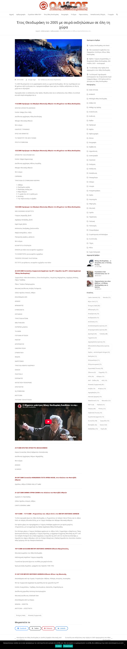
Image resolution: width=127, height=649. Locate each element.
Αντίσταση (93, 322)
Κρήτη (91, 195)
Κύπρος (102, 388)
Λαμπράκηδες (93, 392)
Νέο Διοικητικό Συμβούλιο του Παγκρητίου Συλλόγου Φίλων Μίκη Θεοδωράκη (98, 52)
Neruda (107, 297)
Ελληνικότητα (94, 360)
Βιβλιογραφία (93, 134)
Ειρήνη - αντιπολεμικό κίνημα (99, 352)
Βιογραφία (92, 142)
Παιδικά (101, 405)
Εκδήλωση (44, 80)
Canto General (94, 297)
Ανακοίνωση (93, 112)
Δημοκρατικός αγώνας (96, 342)
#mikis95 (92, 94)
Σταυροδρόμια (94, 230)
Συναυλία (92, 421)
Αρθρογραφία (45, 31)
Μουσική (50, 80)
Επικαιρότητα (93, 177)
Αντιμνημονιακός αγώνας (97, 330)
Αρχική (38, 31)
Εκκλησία (92, 356)
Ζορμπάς (103, 372)
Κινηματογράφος (94, 191)
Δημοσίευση (93, 151)
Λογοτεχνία (93, 199)
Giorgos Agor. (32, 80)
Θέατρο (91, 182)
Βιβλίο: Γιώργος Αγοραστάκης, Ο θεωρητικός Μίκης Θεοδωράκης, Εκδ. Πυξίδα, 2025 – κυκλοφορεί (99, 61)
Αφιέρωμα (92, 125)
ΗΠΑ (91, 376)
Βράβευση (92, 147)
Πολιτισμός (92, 226)
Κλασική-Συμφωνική (34, 615)
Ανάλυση (92, 116)
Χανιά (103, 425)
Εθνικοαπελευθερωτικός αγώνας (98, 347)
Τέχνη (91, 243)
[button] (117, 14)
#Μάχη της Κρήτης (95, 107)
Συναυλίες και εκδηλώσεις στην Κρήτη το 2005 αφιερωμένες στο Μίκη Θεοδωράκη (87, 639)
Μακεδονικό (93, 401)
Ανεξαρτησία (93, 318)
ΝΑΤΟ (91, 405)
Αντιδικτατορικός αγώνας (97, 326)
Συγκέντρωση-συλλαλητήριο (98, 234)
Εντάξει (58, 646)
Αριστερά (92, 334)
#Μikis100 (92, 103)
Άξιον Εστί (93, 301)
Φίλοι (91, 247)
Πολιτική (92, 221)
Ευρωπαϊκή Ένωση (95, 368)
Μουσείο (106, 401)
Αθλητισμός (93, 309)
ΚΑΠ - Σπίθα (93, 380)
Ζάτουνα (92, 372)
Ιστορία (91, 186)
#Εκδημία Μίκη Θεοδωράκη (98, 99)
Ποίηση (92, 409)
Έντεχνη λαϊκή (20, 615)
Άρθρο (91, 120)
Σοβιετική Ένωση (95, 413)
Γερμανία (92, 338)
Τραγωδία (104, 421)
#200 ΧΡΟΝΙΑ (93, 90)
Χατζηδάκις (93, 429)
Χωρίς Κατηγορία (94, 252)
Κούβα (91, 388)
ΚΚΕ (104, 380)
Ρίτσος (102, 409)
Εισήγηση (92, 164)
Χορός (104, 429)
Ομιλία (91, 212)
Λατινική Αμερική (95, 397)
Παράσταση (57, 80)
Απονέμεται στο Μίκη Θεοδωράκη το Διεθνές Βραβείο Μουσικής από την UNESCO (38, 639)
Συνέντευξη (93, 239)
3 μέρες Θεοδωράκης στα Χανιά (99, 45)
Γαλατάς (104, 334)
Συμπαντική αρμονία (96, 417)
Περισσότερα (68, 646)
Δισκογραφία (93, 155)
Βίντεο (91, 138)
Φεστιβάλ (92, 425)
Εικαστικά (92, 160)
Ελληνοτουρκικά (95, 364)
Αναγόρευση (93, 314)
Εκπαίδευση (93, 173)
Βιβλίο (91, 129)
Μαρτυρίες (92, 204)
